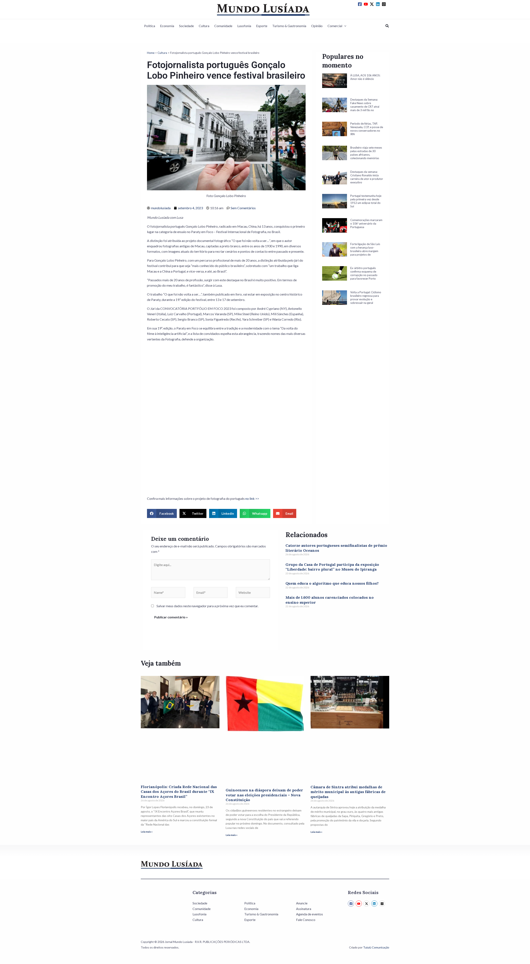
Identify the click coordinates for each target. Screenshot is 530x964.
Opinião (317, 26)
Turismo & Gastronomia (289, 26)
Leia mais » (147, 831)
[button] (344, 25)
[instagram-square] (384, 4)
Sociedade (186, 26)
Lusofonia (244, 26)
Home (150, 52)
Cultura (204, 26)
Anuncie (301, 903)
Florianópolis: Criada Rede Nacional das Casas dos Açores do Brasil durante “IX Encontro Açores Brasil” (179, 791)
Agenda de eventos (309, 914)
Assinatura (303, 909)
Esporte (261, 26)
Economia (167, 26)
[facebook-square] (360, 4)
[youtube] (366, 4)
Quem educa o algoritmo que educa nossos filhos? (332, 583)
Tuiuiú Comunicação (376, 947)
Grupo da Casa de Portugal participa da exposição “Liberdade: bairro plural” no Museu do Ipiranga (332, 567)
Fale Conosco (305, 920)
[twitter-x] (372, 4)
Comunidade (223, 26)
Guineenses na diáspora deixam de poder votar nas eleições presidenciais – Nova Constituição (264, 795)
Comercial (335, 26)
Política (149, 26)
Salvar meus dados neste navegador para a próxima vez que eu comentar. (207, 606)
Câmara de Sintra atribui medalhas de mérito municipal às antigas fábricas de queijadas (348, 792)
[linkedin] (378, 4)
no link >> (252, 498)
